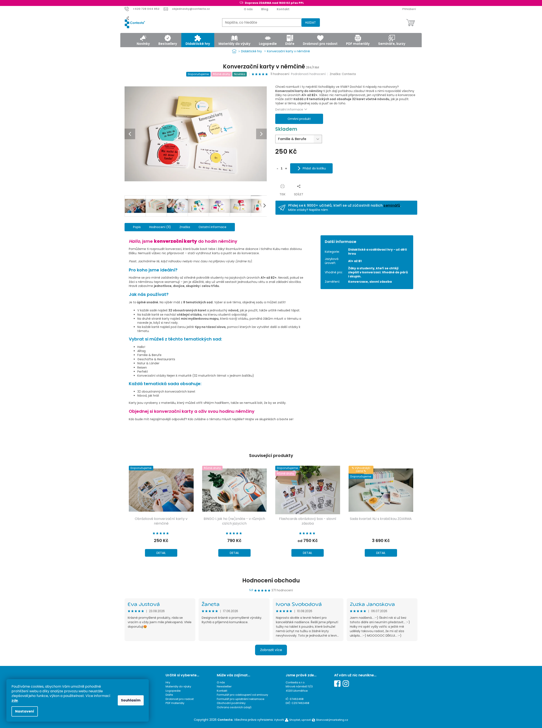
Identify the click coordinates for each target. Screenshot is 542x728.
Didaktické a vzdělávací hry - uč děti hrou (377, 251)
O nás (248, 9)
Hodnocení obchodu (271, 580)
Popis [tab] (137, 227)
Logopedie (173, 691)
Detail (161, 553)
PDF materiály (175, 703)
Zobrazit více (271, 649)
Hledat (310, 22)
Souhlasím (130, 700)
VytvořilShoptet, (287, 720)
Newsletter (224, 686)
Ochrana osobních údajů (234, 707)
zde (14, 700)
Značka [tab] (184, 227)
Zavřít (283, 182)
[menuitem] (143, 40)
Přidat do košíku (314, 168)
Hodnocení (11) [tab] (160, 227)
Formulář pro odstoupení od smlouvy (242, 695)
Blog (264, 9)
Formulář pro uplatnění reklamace (240, 699)
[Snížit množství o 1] (277, 168)
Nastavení (24, 711)
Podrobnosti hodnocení (308, 74)
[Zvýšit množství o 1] (286, 168)
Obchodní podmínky (231, 703)
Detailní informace (289, 109)
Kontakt (283, 9)
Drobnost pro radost (180, 699)
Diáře (169, 695)
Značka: (343, 74)
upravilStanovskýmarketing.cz (324, 720)
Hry (168, 682)
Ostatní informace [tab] (212, 227)
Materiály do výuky (178, 686)
